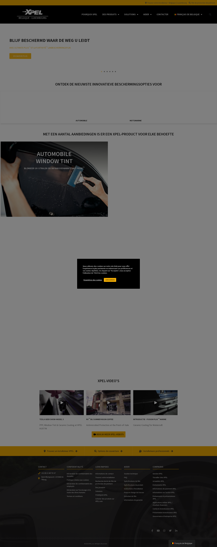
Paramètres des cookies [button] (92, 280)
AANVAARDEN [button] (110, 280)
